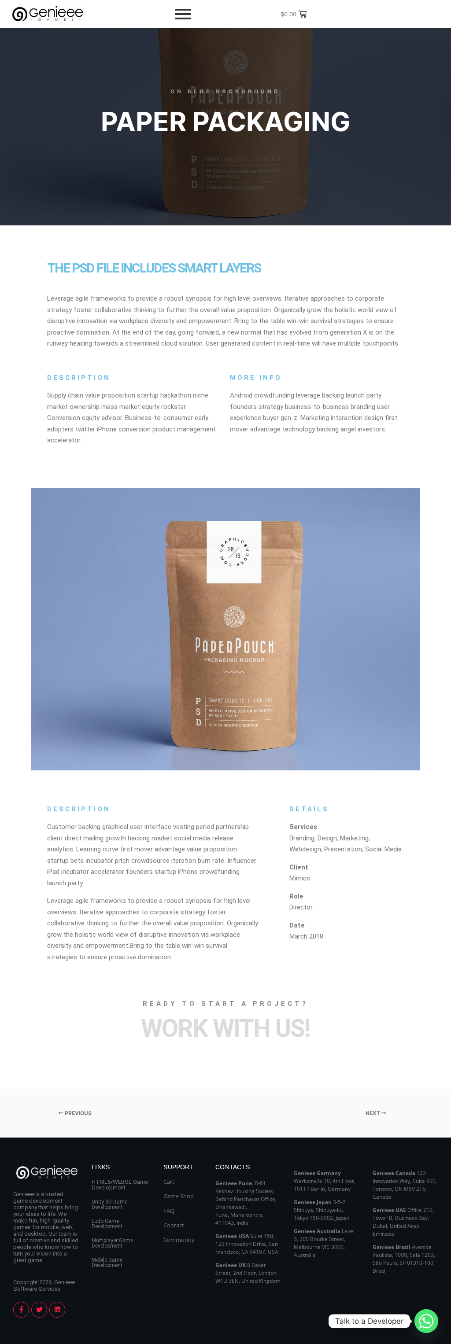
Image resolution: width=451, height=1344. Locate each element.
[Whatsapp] (426, 1321)
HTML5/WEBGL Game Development (120, 1184)
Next (373, 1113)
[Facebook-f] (21, 1310)
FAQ (168, 1211)
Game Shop (178, 1196)
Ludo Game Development (107, 1224)
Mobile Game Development (107, 1262)
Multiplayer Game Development (112, 1243)
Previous (77, 1113)
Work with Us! (225, 1028)
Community (179, 1240)
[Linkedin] (57, 1310)
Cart (168, 1182)
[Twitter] (39, 1310)
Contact (173, 1225)
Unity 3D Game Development (109, 1204)
